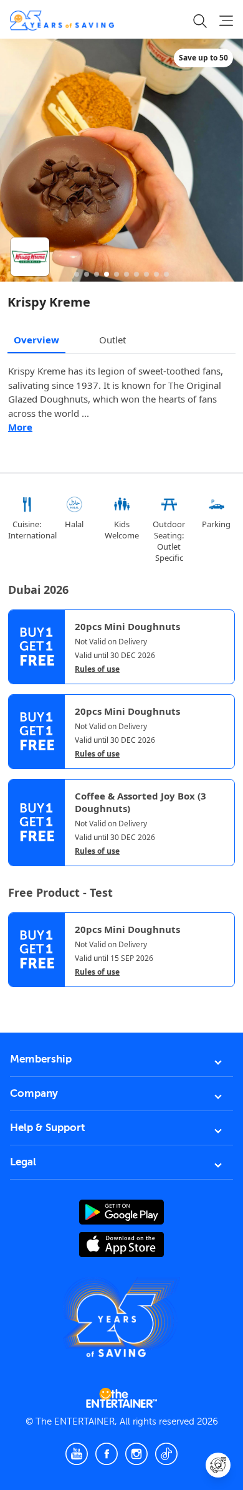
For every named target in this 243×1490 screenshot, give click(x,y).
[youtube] (76, 1454)
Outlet (112, 339)
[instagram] (136, 1454)
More (20, 427)
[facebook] (106, 1454)
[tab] (17, 998)
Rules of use (97, 669)
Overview (36, 339)
